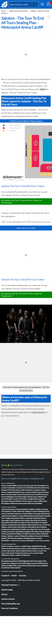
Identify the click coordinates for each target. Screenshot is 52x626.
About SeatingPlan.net (10, 603)
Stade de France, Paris (37, 529)
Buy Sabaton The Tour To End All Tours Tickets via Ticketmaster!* (21, 201)
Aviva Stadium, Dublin (9, 511)
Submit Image (7, 589)
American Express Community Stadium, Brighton (18, 509)
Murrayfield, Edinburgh (29, 520)
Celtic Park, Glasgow (24, 511)
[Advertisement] (26, 55)
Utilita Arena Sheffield (34, 503)
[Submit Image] (42, 4)
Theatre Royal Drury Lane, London (27, 553)
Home (3, 11)
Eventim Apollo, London (17, 548)
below (42, 89)
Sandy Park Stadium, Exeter (22, 525)
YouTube (22, 575)
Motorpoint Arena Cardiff (18, 11)
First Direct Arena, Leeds (16, 490)
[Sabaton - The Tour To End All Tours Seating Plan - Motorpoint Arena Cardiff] (49, 18)
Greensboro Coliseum (32, 490)
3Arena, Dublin (6, 486)
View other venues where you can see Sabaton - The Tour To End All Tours (26, 389)
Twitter (14, 575)
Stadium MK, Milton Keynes (34, 532)
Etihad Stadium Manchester (33, 516)
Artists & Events (8, 599)
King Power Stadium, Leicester (21, 518)
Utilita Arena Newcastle (18, 503)
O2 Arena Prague (21, 497)
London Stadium (15, 520)
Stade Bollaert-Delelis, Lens (20, 529)
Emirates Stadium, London (15, 516)
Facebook (5, 575)
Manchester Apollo (13, 551)
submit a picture (38, 412)
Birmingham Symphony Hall (11, 561)
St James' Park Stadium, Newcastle (23, 527)
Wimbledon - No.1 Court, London (38, 540)
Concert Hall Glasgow (23, 563)
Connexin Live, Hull (22, 488)
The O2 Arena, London (30, 501)
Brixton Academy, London (10, 546)
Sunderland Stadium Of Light (18, 534)
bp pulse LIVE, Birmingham (36, 486)
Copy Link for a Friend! (26, 228)
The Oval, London (34, 534)
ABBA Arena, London (19, 486)
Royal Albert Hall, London (13, 566)
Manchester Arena (14, 494)
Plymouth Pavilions (15, 501)
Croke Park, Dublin (12, 514)
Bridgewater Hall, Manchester (31, 561)
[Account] (49, 4)
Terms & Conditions (9, 608)
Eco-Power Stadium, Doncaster (30, 514)
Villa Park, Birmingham (15, 538)
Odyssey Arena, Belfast (35, 497)
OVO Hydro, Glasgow (26, 499)
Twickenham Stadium (27, 536)
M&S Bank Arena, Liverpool (21, 492)
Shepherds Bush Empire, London (32, 551)
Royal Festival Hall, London (32, 566)
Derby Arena (33, 488)
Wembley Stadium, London (32, 538)
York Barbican (25, 555)
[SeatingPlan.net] (4, 4)
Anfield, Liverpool (42, 509)
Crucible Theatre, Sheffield (29, 546)
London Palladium (32, 548)
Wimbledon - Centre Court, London (13, 540)
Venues (4, 594)
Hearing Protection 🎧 (10, 585)
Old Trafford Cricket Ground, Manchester (24, 523)
